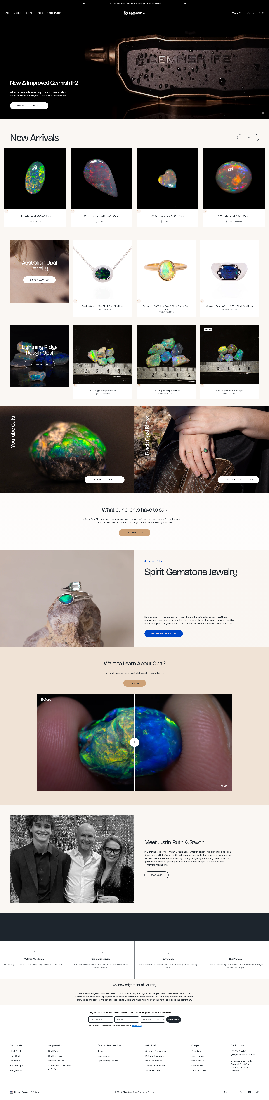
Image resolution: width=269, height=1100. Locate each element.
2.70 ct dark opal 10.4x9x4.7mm (233, 216)
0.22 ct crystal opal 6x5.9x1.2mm (167, 216)
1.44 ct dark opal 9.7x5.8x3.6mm (35, 216)
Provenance (197, 1060)
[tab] (34, 138)
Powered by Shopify (146, 1092)
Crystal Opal (16, 1060)
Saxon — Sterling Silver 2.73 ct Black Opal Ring (229, 306)
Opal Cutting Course (108, 1060)
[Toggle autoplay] (263, 113)
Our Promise (197, 1055)
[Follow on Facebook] (225, 1092)
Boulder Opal (16, 1065)
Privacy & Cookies (154, 1060)
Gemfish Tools (198, 1070)
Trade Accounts (153, 1070)
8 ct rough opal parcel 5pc (229, 391)
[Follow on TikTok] (257, 1092)
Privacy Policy (137, 1026)
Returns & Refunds (154, 1055)
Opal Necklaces (56, 1060)
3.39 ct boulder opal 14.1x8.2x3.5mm (101, 216)
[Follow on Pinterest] (241, 1092)
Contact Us (197, 1065)
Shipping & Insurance (156, 1051)
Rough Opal (16, 1070)
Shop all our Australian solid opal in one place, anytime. (134, 3)
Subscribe (174, 1019)
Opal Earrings (55, 1055)
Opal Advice (104, 1055)
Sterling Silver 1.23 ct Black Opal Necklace (103, 306)
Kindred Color (54, 12)
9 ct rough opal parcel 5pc (103, 391)
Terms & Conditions (155, 1065)
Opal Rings (53, 1051)
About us (196, 1051)
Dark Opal (15, 1055)
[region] (134, 63)
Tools (100, 1051)
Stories (29, 12)
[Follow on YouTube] (249, 1092)
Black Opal (15, 1051)
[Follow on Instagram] (233, 1092)
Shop (7, 12)
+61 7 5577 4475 (238, 1051)
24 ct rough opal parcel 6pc (166, 391)
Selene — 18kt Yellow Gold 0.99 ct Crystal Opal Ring (166, 307)
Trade (40, 12)
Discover (18, 12)
